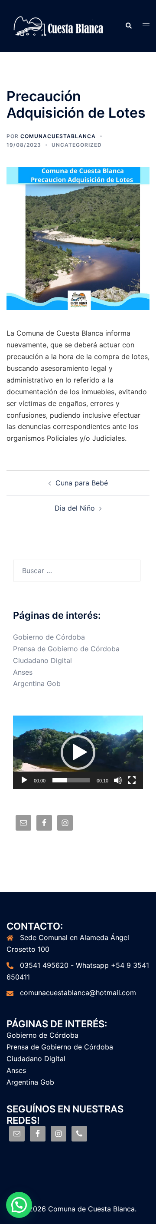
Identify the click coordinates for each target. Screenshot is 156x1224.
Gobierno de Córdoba (49, 637)
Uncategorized (77, 145)
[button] (78, 752)
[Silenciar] (118, 780)
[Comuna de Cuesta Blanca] (59, 25)
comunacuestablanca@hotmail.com (78, 992)
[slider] (71, 780)
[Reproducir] (24, 780)
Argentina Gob (37, 683)
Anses (22, 672)
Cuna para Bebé (81, 482)
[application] (78, 752)
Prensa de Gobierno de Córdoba (66, 648)
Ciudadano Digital (42, 660)
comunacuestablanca (58, 136)
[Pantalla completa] (131, 780)
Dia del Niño (75, 508)
